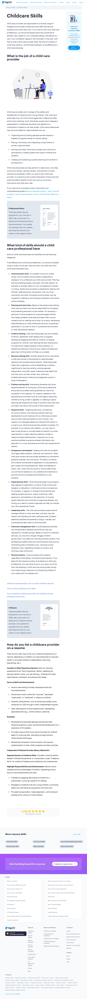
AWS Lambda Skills (38, 846)
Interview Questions (12, 920)
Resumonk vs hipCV (49, 982)
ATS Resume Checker (13, 912)
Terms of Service (71, 939)
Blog (67, 2)
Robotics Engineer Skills (67, 846)
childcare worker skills (16, 597)
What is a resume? (12, 881)
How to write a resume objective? (57, 889)
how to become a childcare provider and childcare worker (30, 594)
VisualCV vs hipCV (10, 982)
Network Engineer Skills (12, 846)
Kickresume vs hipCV (36, 982)
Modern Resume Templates (51, 946)
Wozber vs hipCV (50, 985)
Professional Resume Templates (49, 942)
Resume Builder (30, 936)
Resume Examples (22, 2)
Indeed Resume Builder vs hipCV (43, 980)
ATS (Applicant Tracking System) (16, 900)
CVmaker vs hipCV (21, 987)
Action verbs (51, 896)
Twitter (68, 959)
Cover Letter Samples (31, 958)
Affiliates (68, 948)
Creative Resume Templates (48, 934)
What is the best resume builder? (57, 900)
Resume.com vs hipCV (47, 977)
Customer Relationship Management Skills (71, 841)
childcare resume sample (17, 583)
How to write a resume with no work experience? (61, 892)
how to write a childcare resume (40, 583)
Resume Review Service (73, 934)
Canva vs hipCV (9, 977)
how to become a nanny (36, 191)
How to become (11, 908)
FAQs (67, 962)
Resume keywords (12, 896)
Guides (61, 2)
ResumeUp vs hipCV (71, 985)
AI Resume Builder (31, 932)
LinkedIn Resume (52, 912)
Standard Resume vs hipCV (62, 987)
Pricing (74, 2)
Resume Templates (50, 2)
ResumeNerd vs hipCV (47, 987)
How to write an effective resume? (16, 885)
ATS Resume (10, 904)
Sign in (81, 2)
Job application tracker (31, 963)
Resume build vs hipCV (61, 977)
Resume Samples (36, 2)
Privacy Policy (70, 942)
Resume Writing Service (73, 936)
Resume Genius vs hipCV (12, 980)
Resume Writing (52, 908)
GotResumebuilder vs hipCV (13, 985)
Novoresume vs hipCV (34, 977)
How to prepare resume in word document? (19, 916)
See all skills (77, 834)
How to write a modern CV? (14, 889)
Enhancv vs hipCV (61, 982)
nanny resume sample (24, 194)
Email (68, 956)
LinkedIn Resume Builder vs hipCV (63, 980)
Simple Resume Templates (51, 938)
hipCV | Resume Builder (12, 994)
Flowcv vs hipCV (40, 985)
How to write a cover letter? (14, 892)
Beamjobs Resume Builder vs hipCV (15, 990)
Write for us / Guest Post (73, 945)
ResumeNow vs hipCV (27, 980)
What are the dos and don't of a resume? (59, 881)
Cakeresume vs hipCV (23, 982)
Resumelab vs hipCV (28, 985)
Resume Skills (11, 7)
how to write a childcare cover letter (21, 588)
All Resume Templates (50, 931)
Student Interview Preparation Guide (58, 916)
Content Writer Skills (12, 841)
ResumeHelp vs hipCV (33, 987)
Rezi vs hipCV (60, 985)
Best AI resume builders (54, 904)
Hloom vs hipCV (9, 987)
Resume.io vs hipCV (21, 977)
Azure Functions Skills (39, 841)
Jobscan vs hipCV (72, 982)
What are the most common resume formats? (60, 885)
